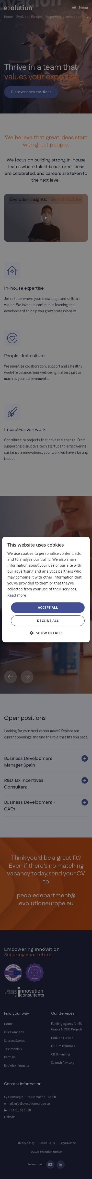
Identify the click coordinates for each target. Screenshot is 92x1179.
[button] (46, 633)
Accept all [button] (48, 607)
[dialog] (46, 590)
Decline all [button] (48, 620)
